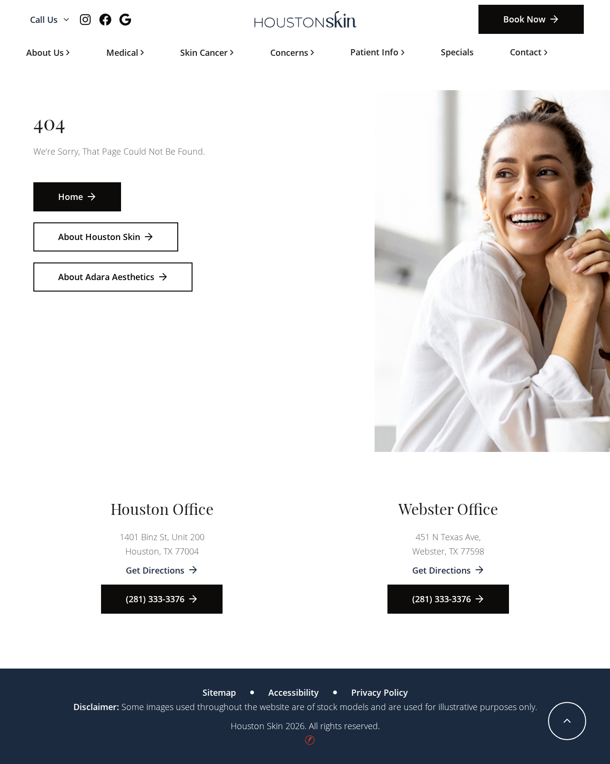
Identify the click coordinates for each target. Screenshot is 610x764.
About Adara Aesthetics (106, 277)
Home (70, 196)
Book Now (524, 19)
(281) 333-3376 (155, 599)
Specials (457, 52)
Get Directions (155, 570)
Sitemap (219, 692)
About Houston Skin (99, 236)
